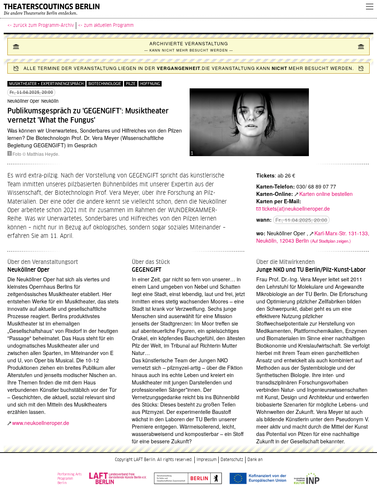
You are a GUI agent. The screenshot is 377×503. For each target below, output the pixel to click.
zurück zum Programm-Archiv (43, 25)
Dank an (255, 459)
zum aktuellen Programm (109, 25)
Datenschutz (232, 459)
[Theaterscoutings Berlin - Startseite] (181, 9)
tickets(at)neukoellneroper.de (296, 208)
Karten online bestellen (326, 193)
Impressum (206, 459)
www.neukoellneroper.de (40, 422)
